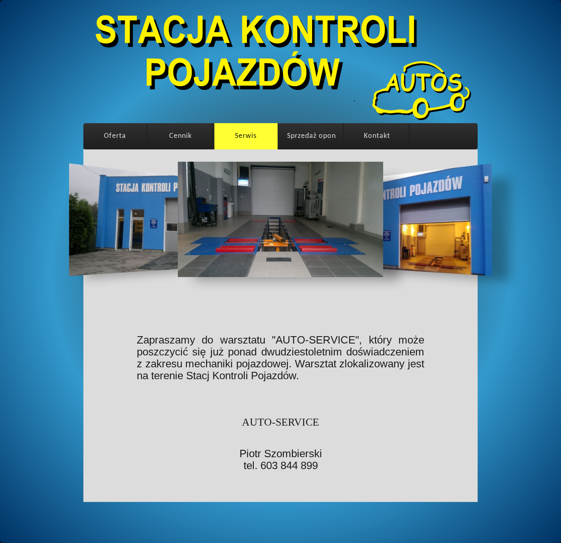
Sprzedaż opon (311, 136)
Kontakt (377, 136)
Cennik (180, 136)
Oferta (115, 136)
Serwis (246, 136)
